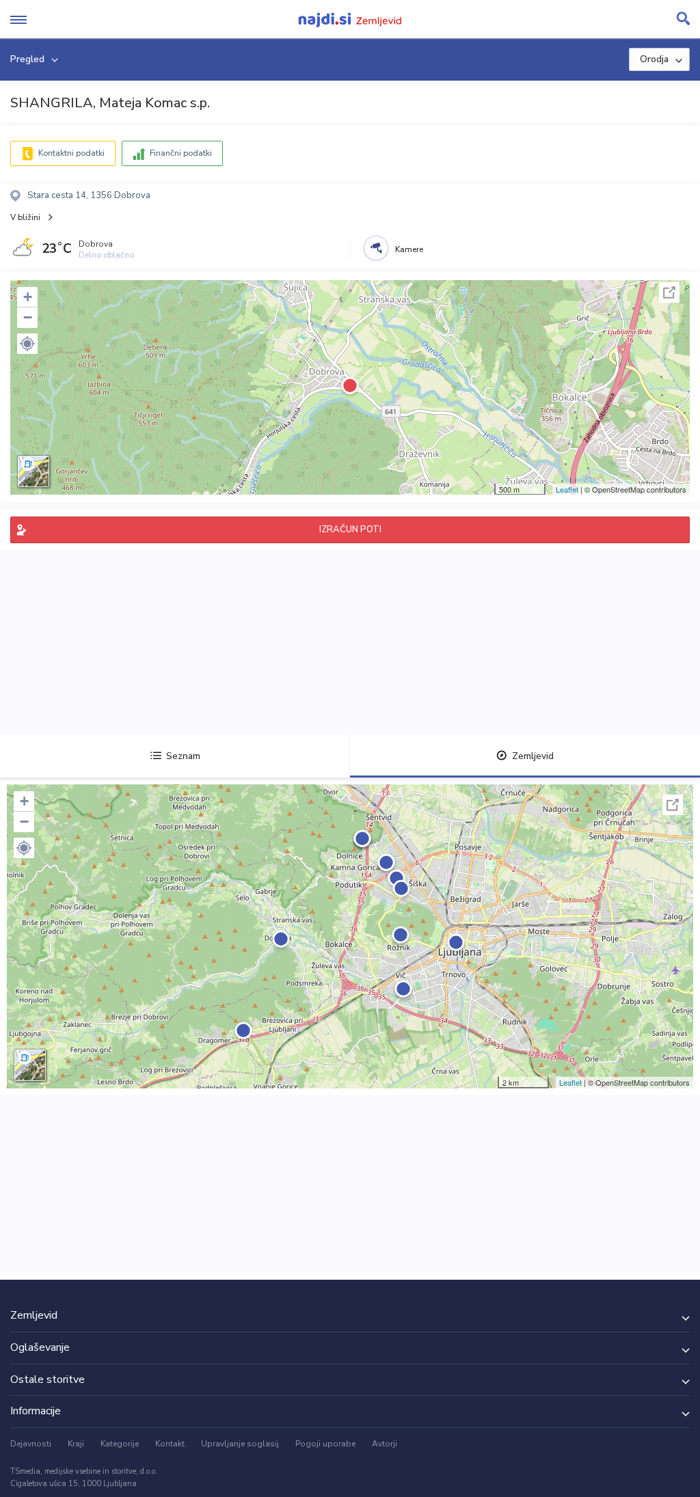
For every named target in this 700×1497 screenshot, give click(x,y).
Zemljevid (533, 756)
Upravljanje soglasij (240, 1443)
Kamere (409, 249)
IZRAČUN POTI (350, 529)
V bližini (25, 217)
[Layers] (33, 471)
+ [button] (27, 296)
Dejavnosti (30, 1443)
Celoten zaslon (669, 292)
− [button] (27, 317)
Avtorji (384, 1443)
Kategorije (119, 1443)
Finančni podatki (181, 153)
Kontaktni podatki (71, 153)
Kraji (76, 1443)
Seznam (183, 756)
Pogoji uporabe (325, 1443)
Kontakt (170, 1443)
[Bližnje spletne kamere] (376, 248)
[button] (27, 343)
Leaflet (567, 489)
